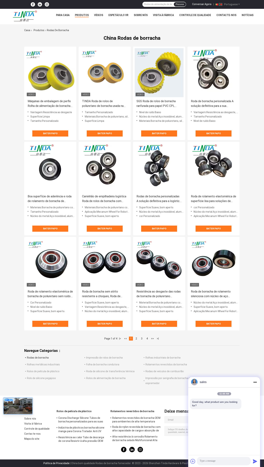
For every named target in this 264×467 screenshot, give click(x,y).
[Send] (255, 461)
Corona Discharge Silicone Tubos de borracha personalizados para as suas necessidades (80, 420)
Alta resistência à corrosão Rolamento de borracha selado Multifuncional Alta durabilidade (135, 439)
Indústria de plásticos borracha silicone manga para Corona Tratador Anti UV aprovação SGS (81, 430)
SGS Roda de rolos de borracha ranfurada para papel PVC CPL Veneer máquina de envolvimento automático (157, 103)
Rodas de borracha (38, 357)
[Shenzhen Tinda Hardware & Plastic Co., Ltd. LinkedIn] (40, 4)
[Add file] (192, 461)
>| (158, 338)
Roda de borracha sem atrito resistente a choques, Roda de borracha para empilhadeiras (101, 294)
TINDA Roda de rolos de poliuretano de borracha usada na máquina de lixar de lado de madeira (104, 103)
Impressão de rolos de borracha (104, 357)
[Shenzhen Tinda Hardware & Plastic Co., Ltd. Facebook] (33, 4)
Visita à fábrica (163, 15)
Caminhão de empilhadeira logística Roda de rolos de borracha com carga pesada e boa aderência (104, 199)
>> (152, 338)
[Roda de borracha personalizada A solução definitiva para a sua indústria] (213, 72)
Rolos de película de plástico (43, 371)
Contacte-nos (226, 15)
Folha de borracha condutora (102, 364)
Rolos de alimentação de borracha (106, 378)
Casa (27, 30)
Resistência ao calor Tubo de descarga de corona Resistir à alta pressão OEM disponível (81, 439)
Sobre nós (141, 15)
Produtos (82, 15)
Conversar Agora (201, 4)
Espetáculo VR (118, 15)
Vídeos (98, 15)
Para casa (63, 15)
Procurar (180, 4)
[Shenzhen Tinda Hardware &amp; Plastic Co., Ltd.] (25, 16)
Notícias (247, 15)
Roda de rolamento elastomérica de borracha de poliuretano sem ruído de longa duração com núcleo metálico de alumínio (50, 294)
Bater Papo (50, 133)
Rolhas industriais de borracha (162, 357)
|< (120, 338)
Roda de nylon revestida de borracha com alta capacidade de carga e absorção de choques (136, 429)
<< (125, 338)
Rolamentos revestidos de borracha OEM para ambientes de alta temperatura (136, 419)
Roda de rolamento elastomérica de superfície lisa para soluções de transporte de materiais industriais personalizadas (213, 199)
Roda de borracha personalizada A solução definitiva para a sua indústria (212, 103)
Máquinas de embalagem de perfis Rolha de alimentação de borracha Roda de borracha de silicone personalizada (49, 103)
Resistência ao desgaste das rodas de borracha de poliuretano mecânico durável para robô (158, 294)
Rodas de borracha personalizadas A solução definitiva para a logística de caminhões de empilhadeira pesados (158, 199)
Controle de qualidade (195, 15)
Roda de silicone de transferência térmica (110, 371)
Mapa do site (31, 438)
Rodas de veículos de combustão (164, 371)
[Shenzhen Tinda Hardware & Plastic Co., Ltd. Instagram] (47, 4)
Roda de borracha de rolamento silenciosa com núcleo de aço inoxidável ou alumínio (211, 294)
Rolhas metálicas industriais (43, 364)
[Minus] (255, 382)
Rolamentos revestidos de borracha (166, 364)
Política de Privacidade (56, 463)
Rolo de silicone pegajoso (41, 378)
